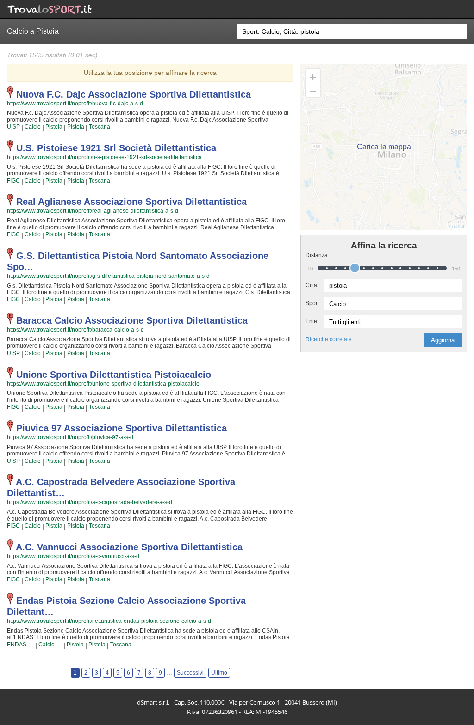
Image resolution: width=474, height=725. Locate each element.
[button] (443, 340)
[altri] (31, 645)
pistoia (53, 126)
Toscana (99, 126)
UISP (13, 126)
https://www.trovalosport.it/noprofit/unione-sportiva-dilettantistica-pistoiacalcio (103, 384)
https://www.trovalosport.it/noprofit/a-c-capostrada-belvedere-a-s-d (89, 502)
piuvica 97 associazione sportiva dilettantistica (121, 428)
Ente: (312, 321)
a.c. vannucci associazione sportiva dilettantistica (129, 547)
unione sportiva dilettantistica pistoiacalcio (113, 374)
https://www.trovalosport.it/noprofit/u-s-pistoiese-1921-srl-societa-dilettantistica (104, 157)
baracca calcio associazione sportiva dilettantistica (132, 320)
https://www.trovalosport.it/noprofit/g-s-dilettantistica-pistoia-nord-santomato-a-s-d (108, 276)
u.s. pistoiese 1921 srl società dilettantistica (116, 148)
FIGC (13, 181)
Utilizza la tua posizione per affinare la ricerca (150, 72)
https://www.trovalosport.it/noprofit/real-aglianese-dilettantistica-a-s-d (92, 211)
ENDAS (16, 644)
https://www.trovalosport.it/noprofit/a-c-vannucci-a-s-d (73, 556)
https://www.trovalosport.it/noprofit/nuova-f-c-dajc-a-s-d (75, 103)
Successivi (190, 673)
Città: (312, 285)
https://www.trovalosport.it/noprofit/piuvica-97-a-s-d (70, 437)
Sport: (313, 303)
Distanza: (315, 255)
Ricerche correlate (329, 339)
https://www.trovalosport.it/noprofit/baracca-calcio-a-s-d (75, 329)
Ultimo (219, 673)
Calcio (33, 126)
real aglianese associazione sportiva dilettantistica (131, 202)
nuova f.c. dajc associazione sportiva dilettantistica (133, 94)
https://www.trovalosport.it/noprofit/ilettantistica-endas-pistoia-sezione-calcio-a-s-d (109, 621)
